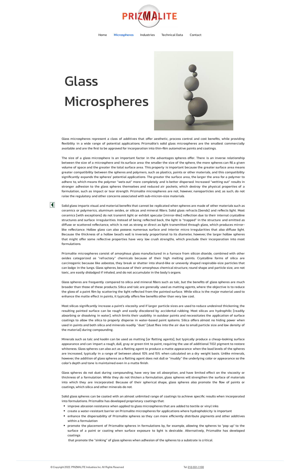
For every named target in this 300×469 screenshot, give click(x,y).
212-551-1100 (196, 467)
